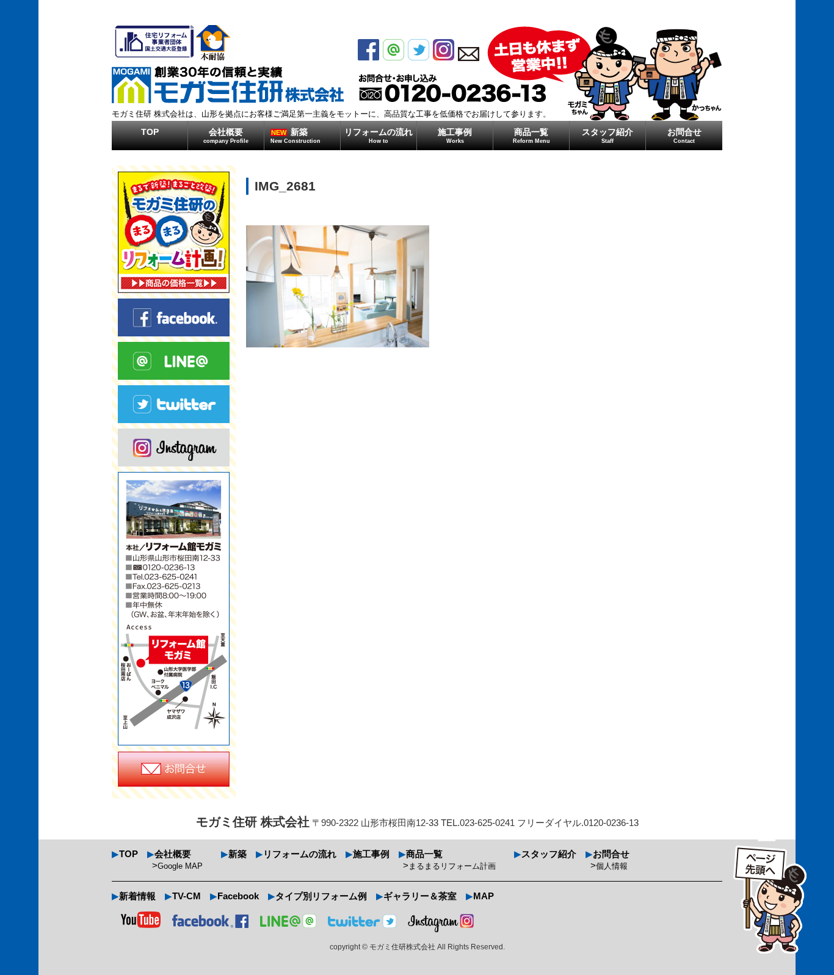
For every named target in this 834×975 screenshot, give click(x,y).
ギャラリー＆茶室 (420, 896)
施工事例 (455, 135)
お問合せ (684, 135)
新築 (295, 135)
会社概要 (225, 135)
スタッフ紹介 (607, 135)
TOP (150, 132)
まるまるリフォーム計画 (452, 866)
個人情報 (612, 866)
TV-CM (186, 896)
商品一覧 (531, 135)
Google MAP (180, 866)
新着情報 (137, 896)
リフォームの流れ (378, 135)
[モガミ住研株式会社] (228, 64)
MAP (483, 896)
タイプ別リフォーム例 (321, 896)
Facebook (238, 896)
